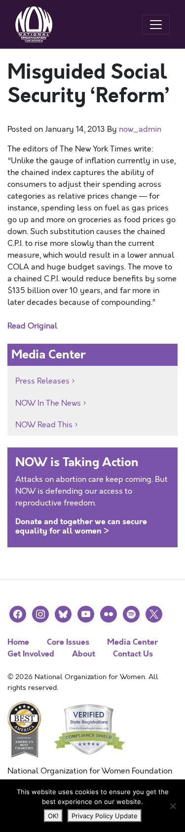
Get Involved (30, 653)
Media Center (132, 642)
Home (18, 642)
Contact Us (133, 653)
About (83, 653)
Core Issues (68, 642)
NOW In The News (48, 403)
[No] (173, 806)
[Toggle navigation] (156, 24)
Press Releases (42, 381)
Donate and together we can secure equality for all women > (81, 526)
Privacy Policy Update (105, 816)
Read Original (32, 326)
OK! (53, 816)
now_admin (140, 129)
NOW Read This (44, 424)
